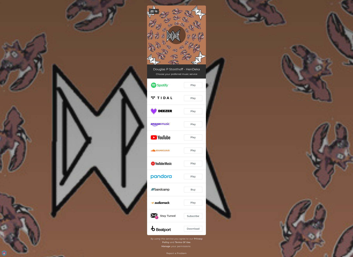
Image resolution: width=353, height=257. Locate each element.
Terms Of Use (182, 242)
